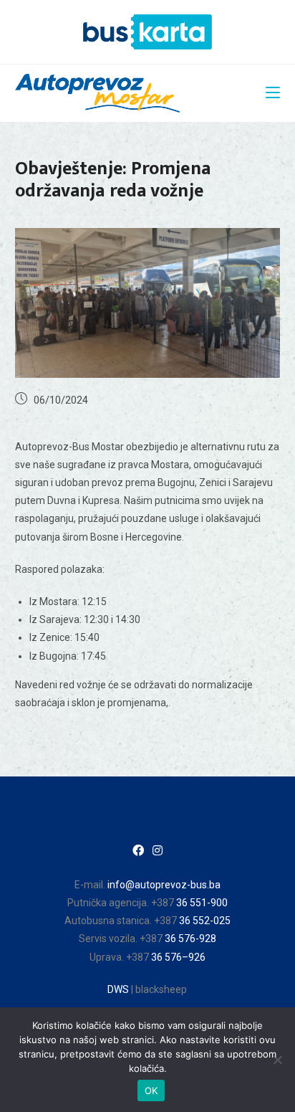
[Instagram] (158, 851)
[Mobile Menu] (273, 93)
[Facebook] (138, 851)
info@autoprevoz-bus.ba (164, 884)
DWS (118, 989)
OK (151, 1090)
